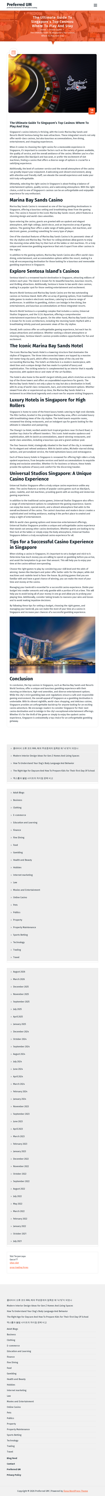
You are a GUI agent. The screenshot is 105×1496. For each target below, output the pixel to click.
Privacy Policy (14, 1475)
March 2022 (19, 1211)
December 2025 (21, 986)
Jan (92, 111)
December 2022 (21, 1159)
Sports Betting (20, 935)
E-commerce (19, 815)
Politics (16, 912)
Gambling (18, 852)
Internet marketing (23, 875)
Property (17, 920)
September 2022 (21, 1181)
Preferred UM (14, 1469)
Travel (16, 957)
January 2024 (19, 1099)
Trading (17, 950)
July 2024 (17, 1061)
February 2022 (20, 1218)
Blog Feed (12, 1458)
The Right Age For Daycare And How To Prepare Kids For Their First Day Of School (54, 770)
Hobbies (17, 867)
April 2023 (18, 1129)
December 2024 (21, 1031)
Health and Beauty (22, 860)
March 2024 (19, 1084)
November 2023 (21, 1106)
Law (15, 882)
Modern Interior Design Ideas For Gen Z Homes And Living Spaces (46, 755)
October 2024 (20, 1039)
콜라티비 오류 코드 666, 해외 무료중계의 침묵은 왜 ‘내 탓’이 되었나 (45, 748)
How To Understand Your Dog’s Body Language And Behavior (43, 763)
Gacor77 (14, 1259)
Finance (17, 830)
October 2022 (19, 1174)
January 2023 (19, 1151)
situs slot (14, 1263)
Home (43, 29)
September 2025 (21, 1001)
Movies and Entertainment (26, 890)
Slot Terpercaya (18, 1256)
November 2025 (21, 994)
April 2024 (18, 1076)
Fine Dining (18, 837)
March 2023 (19, 1136)
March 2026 (19, 979)
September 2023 (21, 1114)
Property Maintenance (24, 927)
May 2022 (17, 1203)
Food (15, 845)
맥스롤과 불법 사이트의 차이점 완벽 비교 (33, 778)
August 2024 (19, 1054)
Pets (15, 905)
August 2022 (19, 1188)
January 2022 (19, 1226)
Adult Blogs (18, 792)
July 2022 (17, 1196)
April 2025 (18, 1016)
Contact (11, 1464)
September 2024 (21, 1046)
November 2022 (21, 1166)
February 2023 (20, 1144)
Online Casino (55, 29)
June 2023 (18, 1121)
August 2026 (19, 971)
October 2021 (19, 1233)
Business (17, 800)
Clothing (17, 807)
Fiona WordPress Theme (75, 1491)
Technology (19, 942)
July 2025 (17, 1009)
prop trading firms (19, 1267)
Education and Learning (25, 822)
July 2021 (17, 1241)
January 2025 (19, 1024)
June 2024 (18, 1069)
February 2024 (20, 1091)
